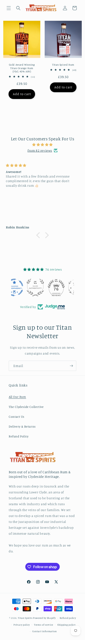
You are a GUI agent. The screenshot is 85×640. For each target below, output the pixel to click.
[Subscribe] (71, 366)
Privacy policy (22, 624)
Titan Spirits (25, 617)
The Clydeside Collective (26, 407)
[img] (42, 145)
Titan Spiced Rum (63, 64)
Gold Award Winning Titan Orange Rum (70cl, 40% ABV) (22, 68)
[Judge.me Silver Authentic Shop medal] (42, 287)
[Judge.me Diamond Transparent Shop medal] (21, 287)
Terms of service (43, 624)
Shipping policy (66, 624)
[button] (9, 8)
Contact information (44, 631)
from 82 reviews (39, 150)
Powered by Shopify (44, 617)
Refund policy (68, 617)
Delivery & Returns (22, 426)
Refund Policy (19, 436)
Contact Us (16, 416)
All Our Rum (17, 396)
